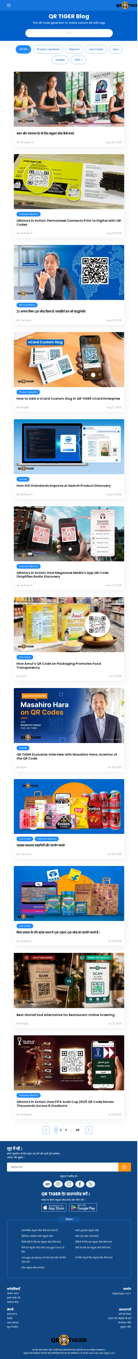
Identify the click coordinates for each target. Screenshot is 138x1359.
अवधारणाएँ (125, 1309)
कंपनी (10, 1309)
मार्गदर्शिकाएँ (13, 1289)
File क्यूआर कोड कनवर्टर (33, 1267)
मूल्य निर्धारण (12, 1327)
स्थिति (9, 1318)
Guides (60, 60)
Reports (74, 49)
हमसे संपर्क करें (13, 1298)
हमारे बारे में (12, 1314)
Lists (115, 49)
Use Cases (96, 49)
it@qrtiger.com (121, 1293)
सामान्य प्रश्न (13, 1293)
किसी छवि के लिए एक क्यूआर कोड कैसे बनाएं (41, 1242)
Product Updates (48, 49)
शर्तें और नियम (125, 1314)
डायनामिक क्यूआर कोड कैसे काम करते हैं (40, 1230)
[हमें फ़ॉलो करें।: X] (90, 1184)
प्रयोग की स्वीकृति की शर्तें (119, 1318)
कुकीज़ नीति (125, 1327)
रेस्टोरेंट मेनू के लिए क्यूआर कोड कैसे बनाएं (93, 1257)
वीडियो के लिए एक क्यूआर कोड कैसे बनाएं (93, 1242)
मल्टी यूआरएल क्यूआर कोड (87, 1230)
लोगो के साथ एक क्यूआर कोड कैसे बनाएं (92, 1247)
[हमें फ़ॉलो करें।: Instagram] (69, 1184)
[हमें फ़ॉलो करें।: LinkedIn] (47, 1184)
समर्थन (127, 1289)
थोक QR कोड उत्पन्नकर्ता (86, 1236)
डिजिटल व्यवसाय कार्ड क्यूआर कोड (37, 1236)
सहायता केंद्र (13, 1302)
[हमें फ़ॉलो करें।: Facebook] (79, 1184)
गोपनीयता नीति (124, 1322)
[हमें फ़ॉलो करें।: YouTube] (58, 1184)
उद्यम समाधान (13, 1322)
